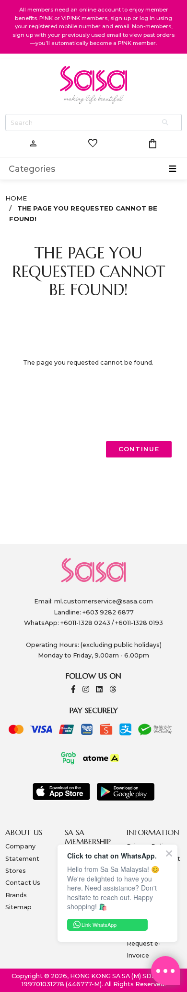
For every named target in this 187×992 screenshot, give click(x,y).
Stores (15, 870)
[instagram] (85, 690)
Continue (139, 449)
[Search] (166, 123)
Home (16, 198)
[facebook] (73, 690)
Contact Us (22, 882)
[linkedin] (99, 690)
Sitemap (18, 907)
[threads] (112, 690)
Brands (16, 895)
